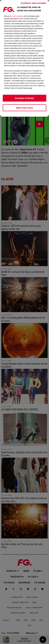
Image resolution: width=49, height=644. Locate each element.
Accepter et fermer (24, 98)
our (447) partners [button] (17, 16)
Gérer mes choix (24, 107)
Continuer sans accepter (33, 3)
